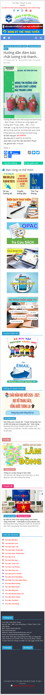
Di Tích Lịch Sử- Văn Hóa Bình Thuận (15, 46)
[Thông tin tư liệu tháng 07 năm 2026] (22, 444)
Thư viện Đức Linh (11, 543)
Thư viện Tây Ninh (11, 600)
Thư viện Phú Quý (11, 560)
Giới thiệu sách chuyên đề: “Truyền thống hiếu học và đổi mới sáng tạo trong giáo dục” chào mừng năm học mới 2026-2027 (22, 424)
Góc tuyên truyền (10, 418)
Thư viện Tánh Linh (12, 563)
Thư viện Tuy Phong (12, 567)
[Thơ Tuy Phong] (36, 175)
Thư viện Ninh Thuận (12, 597)
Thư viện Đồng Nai (11, 590)
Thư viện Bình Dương (12, 583)
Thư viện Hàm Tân (11, 547)
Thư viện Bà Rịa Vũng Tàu (14, 594)
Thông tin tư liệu (10, 469)
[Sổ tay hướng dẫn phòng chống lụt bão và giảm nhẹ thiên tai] (8, 175)
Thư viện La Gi (10, 557)
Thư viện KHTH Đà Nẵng (13, 577)
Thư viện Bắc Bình (11, 540)
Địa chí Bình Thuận (26, 60)
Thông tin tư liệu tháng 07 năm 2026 (17, 473)
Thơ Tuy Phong (34, 192)
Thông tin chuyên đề (23, 516)
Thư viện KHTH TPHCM (13, 574)
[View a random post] (40, 38)
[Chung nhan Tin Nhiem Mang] (22, 686)
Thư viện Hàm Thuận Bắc (14, 550)
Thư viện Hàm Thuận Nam (14, 553)
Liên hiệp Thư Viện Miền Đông (16, 580)
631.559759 (21, 135)
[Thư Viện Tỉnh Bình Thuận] (4, 38)
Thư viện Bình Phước (12, 587)
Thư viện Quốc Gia (11, 570)
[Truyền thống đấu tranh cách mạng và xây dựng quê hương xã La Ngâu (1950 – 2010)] (22, 175)
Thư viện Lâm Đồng (12, 604)
